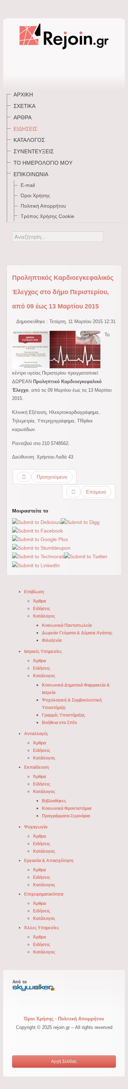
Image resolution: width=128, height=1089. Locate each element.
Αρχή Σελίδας (64, 1061)
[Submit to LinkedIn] (36, 565)
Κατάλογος (29, 140)
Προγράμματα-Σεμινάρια (66, 815)
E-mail (28, 185)
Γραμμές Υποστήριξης (63, 715)
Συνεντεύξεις (34, 151)
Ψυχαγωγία (35, 827)
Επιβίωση (34, 591)
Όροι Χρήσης (35, 195)
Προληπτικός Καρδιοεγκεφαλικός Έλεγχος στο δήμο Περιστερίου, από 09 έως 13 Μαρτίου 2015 (62, 292)
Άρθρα (23, 117)
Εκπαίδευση (36, 767)
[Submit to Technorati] (38, 556)
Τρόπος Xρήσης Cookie (47, 216)
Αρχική (23, 94)
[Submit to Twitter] (85, 556)
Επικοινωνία (31, 174)
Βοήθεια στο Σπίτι (59, 722)
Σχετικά (25, 106)
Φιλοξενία (52, 640)
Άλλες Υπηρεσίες (41, 927)
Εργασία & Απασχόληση (48, 860)
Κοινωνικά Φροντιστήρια (66, 808)
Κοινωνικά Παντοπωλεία (67, 625)
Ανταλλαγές (36, 733)
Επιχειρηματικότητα (43, 894)
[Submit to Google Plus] (40, 539)
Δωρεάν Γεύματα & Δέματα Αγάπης (77, 632)
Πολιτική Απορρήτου (43, 206)
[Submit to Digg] (80, 522)
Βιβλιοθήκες (54, 800)
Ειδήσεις (25, 129)
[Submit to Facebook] (37, 530)
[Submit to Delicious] (36, 522)
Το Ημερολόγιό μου (43, 163)
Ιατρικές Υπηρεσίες (43, 651)
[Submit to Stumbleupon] (41, 548)
